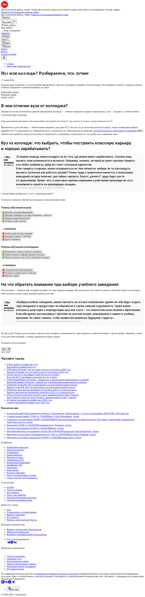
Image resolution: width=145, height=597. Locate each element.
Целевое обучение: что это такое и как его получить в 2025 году (38, 372)
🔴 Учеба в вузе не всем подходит (17, 233)
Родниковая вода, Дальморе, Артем (54, 425)
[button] (4, 49)
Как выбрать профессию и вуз (21, 367)
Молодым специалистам (18, 66)
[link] (6, 42)
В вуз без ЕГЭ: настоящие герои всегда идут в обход (32, 377)
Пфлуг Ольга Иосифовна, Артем (63, 416)
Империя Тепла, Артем (70, 437)
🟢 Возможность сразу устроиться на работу (21, 252)
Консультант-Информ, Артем (82, 434)
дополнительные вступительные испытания (114, 131)
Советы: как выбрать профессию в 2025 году (28, 402)
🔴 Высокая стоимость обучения (16, 236)
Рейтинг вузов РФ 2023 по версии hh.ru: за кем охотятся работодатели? (41, 387)
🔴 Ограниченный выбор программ (17, 270)
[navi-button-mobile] (4, 58)
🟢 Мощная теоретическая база (16, 218)
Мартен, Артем (56, 428)
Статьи (10, 64)
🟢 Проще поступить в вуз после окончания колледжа (25, 258)
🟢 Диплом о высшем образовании (17, 212)
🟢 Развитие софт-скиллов (14, 221)
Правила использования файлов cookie (50, 15)
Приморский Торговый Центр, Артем (80, 431)
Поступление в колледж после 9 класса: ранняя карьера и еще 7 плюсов (41, 397)
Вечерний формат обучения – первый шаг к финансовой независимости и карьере (47, 382)
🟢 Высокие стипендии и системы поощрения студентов (26, 215)
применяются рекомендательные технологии (57, 574)
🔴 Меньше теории (10, 276)
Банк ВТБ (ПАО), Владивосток (114, 413)
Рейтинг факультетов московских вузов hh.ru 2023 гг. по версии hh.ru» (41, 392)
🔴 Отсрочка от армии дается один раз (19, 273)
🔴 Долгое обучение (11, 239)
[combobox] (13, 588)
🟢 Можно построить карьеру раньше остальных (23, 255)
